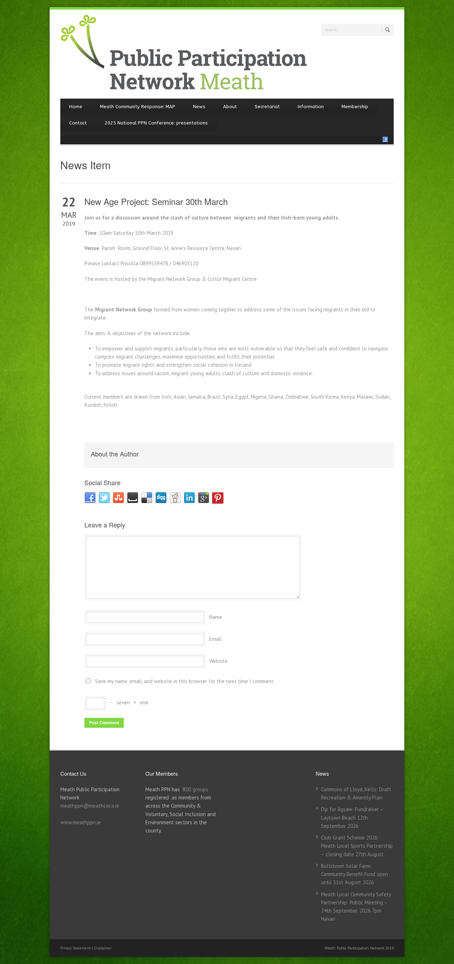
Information (311, 106)
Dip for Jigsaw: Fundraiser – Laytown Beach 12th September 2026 (352, 817)
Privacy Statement (76, 948)
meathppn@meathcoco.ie (89, 805)
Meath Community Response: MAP (137, 106)
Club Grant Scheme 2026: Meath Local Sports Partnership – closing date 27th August (357, 846)
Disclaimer (103, 948)
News (199, 106)
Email (215, 639)
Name (215, 617)
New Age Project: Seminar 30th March (156, 201)
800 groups (195, 789)
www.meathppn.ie (80, 822)
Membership (355, 106)
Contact (78, 123)
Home (75, 106)
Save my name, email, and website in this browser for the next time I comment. (185, 681)
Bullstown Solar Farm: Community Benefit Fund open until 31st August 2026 (354, 874)
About (230, 106)
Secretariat (267, 106)
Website (218, 661)
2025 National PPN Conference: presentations (156, 123)
